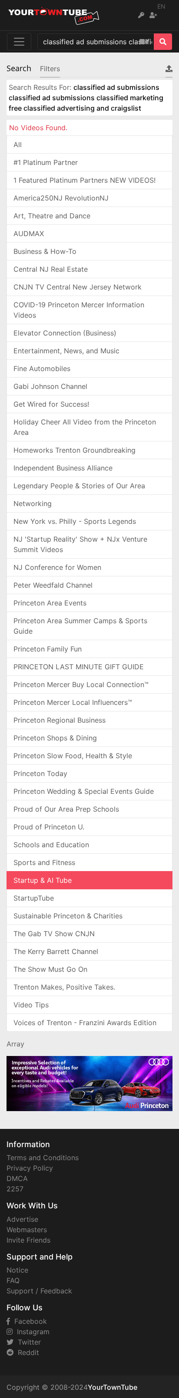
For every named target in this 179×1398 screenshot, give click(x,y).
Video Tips (31, 1004)
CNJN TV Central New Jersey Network (77, 287)
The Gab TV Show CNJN (54, 933)
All (17, 144)
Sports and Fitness (44, 862)
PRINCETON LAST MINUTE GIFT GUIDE (78, 666)
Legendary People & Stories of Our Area (79, 485)
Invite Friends (28, 1240)
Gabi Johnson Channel (50, 386)
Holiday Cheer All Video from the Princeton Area (84, 427)
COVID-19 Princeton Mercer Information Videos (78, 309)
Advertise (22, 1219)
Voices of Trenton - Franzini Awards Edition (84, 1022)
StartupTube (33, 898)
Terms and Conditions (43, 1157)
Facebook (28, 1321)
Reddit (26, 1352)
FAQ (13, 1280)
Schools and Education (51, 844)
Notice (17, 1270)
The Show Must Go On (50, 969)
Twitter (27, 1342)
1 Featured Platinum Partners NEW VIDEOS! (84, 180)
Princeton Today (40, 773)
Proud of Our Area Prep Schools (66, 809)
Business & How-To (44, 251)
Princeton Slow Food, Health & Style (72, 755)
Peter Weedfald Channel (53, 585)
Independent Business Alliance (63, 468)
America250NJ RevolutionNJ (61, 198)
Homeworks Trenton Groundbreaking (74, 450)
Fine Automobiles (41, 368)
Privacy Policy (30, 1168)
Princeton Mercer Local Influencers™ (72, 702)
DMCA (17, 1178)
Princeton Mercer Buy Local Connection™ (81, 684)
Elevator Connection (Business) (64, 333)
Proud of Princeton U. (48, 826)
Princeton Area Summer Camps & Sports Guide (80, 625)
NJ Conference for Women (57, 567)
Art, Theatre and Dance (51, 215)
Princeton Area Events (49, 603)
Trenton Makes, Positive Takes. (64, 987)
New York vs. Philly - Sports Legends (74, 521)
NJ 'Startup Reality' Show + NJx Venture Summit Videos (80, 544)
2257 (15, 1188)
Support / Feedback (39, 1290)
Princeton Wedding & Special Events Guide (83, 791)
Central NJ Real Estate (50, 269)
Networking (32, 503)
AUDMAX (28, 233)
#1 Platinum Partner (45, 162)
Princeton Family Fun (47, 649)
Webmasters (27, 1229)
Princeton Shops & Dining (55, 738)
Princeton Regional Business (59, 720)
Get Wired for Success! (51, 404)
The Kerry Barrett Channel (55, 951)
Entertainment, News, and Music (66, 350)
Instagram (31, 1331)
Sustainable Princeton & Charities (68, 915)
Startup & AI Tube (42, 880)
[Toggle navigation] (19, 41)
